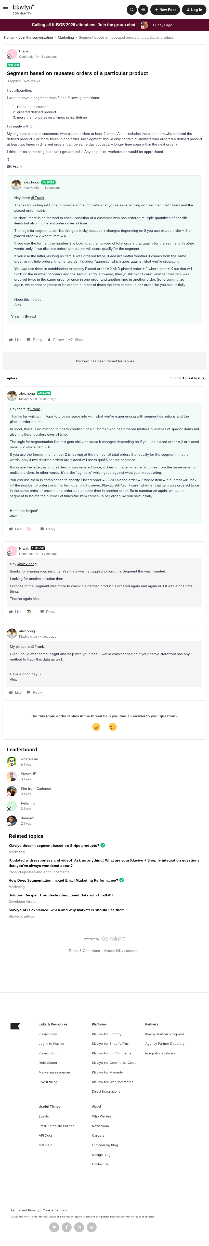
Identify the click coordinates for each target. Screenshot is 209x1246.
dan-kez (27, 818)
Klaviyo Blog (48, 1053)
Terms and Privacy (24, 1210)
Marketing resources (55, 1072)
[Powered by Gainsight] (104, 940)
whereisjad (29, 759)
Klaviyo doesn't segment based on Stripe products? (54, 845)
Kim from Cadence (36, 788)
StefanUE (28, 774)
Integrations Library (160, 1053)
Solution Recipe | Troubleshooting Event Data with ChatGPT (61, 895)
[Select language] (143, 10)
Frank (24, 51)
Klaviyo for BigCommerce (112, 1053)
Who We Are (101, 1116)
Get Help (46, 1145)
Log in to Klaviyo (51, 1044)
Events (44, 1116)
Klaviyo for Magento (107, 1072)
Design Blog (101, 1155)
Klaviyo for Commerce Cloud (114, 1063)
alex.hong (31, 182)
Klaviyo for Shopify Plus (110, 1044)
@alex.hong (27, 564)
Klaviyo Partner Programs (165, 1034)
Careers (98, 1135)
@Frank (37, 198)
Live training (48, 1082)
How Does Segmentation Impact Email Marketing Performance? (63, 880)
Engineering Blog (105, 1145)
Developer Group (22, 901)
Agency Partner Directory (165, 1044)
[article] (104, 462)
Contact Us (100, 1164)
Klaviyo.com (48, 1034)
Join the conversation (36, 37)
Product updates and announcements (39, 872)
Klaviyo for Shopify (106, 1034)
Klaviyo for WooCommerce (113, 1082)
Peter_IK (28, 803)
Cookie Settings (55, 1210)
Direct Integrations (106, 1091)
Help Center (48, 1063)
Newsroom (100, 1126)
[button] (6, 10)
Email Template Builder (56, 1126)
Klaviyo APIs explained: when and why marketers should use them (66, 910)
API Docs (46, 1135)
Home (9, 37)
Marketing (66, 37)
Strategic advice (21, 916)
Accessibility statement (122, 951)
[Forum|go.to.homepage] (24, 10)
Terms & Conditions (84, 951)
